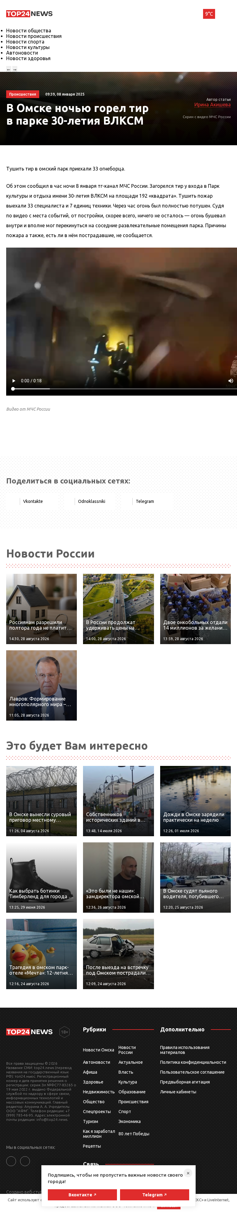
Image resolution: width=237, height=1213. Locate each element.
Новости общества (28, 30)
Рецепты (92, 1146)
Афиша (90, 1072)
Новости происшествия (34, 36)
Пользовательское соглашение (192, 1072)
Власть (125, 1072)
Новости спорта (25, 41)
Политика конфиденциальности (193, 1062)
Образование (132, 1091)
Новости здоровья (28, 58)
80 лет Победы (133, 1133)
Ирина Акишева (212, 104)
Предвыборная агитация (185, 1081)
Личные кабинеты (178, 1091)
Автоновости (22, 53)
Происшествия (133, 1101)
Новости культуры (28, 47)
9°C (209, 14)
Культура (127, 1081)
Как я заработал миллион (99, 1134)
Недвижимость (99, 1091)
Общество (94, 1101)
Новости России (127, 1050)
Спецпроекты (97, 1111)
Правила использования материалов (185, 1050)
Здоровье (93, 1081)
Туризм (90, 1121)
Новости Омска (98, 1049)
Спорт (124, 1111)
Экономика (129, 1121)
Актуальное (130, 1062)
